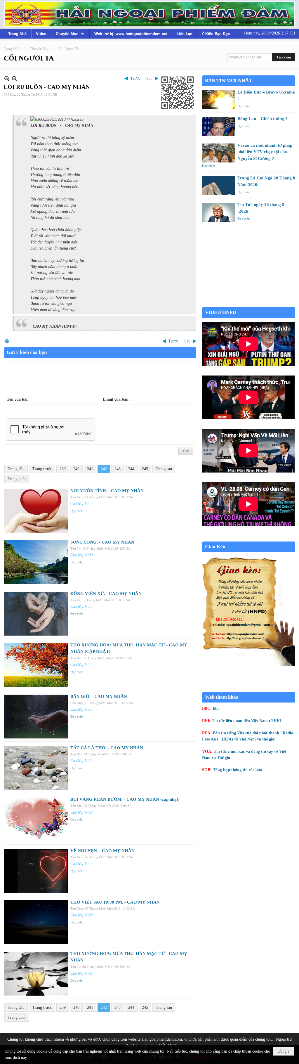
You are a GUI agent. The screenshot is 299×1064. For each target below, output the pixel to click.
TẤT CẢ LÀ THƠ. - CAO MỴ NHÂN (106, 747)
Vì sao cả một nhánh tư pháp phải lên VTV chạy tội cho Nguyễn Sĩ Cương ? (264, 152)
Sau (149, 78)
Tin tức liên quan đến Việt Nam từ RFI (246, 721)
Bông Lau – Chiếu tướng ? (262, 118)
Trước (135, 78)
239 (63, 469)
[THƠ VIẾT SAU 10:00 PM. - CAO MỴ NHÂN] (36, 922)
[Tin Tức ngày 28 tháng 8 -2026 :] (218, 212)
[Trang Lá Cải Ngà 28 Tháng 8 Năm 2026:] (218, 185)
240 (76, 469)
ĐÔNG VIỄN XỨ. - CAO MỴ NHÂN (106, 593)
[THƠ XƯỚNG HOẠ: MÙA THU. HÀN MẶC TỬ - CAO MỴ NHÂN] (36, 974)
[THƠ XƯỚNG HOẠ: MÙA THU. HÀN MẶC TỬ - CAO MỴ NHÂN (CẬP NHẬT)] (36, 665)
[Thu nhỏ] (7, 78)
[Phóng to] (14, 78)
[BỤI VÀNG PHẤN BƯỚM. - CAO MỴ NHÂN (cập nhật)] (36, 819)
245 (145, 469)
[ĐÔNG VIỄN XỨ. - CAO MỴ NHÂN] (36, 614)
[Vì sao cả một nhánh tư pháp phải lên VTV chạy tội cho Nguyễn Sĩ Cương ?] (218, 152)
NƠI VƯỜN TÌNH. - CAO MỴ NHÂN (107, 490)
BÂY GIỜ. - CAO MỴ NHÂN (98, 696)
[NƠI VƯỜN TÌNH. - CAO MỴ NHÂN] (36, 511)
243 (117, 469)
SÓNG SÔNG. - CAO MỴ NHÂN (102, 542)
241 (90, 469)
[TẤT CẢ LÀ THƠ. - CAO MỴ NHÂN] (36, 768)
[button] (70, 34)
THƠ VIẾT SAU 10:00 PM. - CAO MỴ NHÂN (115, 902)
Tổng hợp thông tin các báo (237, 770)
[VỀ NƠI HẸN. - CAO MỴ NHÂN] (36, 871)
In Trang (7, 341)
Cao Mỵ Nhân (81, 503)
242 (104, 469)
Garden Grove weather (248, 304)
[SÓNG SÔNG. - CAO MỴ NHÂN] (36, 562)
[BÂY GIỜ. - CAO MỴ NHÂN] (36, 716)
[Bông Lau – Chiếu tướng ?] (218, 126)
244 (131, 469)
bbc (216, 708)
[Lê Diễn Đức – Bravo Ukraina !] (218, 99)
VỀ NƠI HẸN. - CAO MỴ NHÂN (102, 850)
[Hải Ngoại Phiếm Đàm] (149, 14)
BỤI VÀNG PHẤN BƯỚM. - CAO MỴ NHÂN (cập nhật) (125, 799)
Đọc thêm (77, 511)
